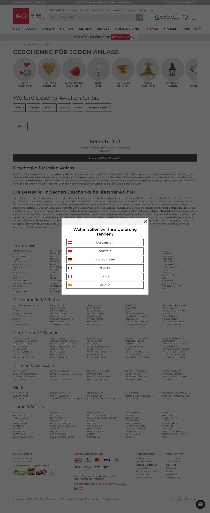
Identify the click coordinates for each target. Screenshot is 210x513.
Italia (105, 276)
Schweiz (105, 251)
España (105, 285)
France (104, 268)
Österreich (105, 242)
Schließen (145, 221)
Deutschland (105, 259)
